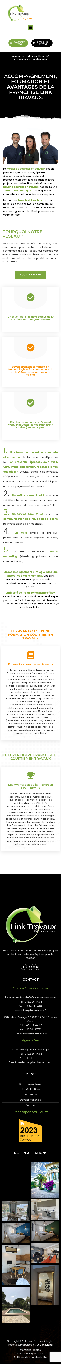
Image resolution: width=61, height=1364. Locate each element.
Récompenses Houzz (30, 1112)
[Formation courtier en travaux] (31, 655)
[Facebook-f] (24, 967)
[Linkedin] (37, 967)
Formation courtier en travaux (30, 664)
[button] (30, 27)
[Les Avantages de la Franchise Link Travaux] (31, 776)
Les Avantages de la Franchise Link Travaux (30, 786)
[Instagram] (31, 967)
